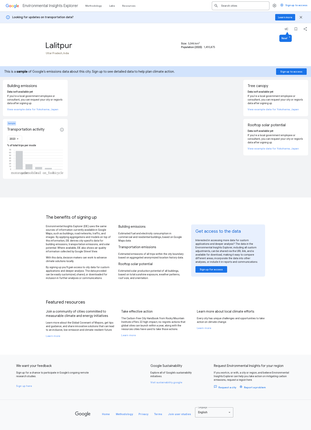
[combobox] (244, 6)
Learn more (53, 336)
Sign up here (24, 386)
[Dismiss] (290, 37)
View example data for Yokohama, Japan (32, 109)
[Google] (83, 414)
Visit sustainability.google (166, 382)
